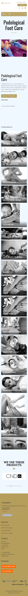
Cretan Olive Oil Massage (6, 527)
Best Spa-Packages (5, 525)
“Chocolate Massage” (5, 530)
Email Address (5, 509)
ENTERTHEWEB (17, 593)
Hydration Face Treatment (7, 533)
